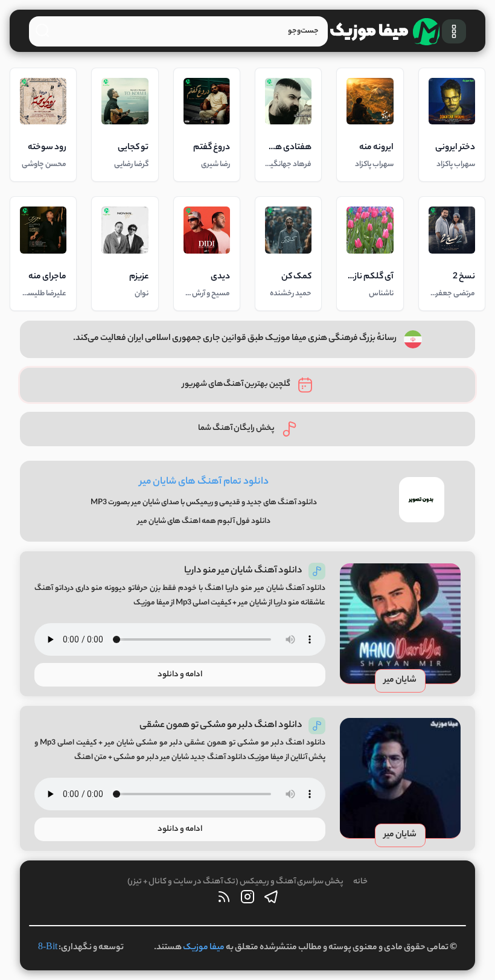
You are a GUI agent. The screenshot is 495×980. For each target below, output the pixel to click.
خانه (360, 882)
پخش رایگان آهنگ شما (236, 428)
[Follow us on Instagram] (247, 900)
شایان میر (400, 680)
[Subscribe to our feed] (224, 900)
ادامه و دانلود (180, 675)
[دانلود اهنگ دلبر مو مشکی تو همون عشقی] (400, 778)
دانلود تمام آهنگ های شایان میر (204, 482)
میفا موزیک (204, 948)
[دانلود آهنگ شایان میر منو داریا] (400, 623)
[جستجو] (42, 30)
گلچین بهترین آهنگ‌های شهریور (236, 384)
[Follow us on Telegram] (271, 900)
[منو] (454, 31)
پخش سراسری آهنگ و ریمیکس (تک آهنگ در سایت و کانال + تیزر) (235, 882)
